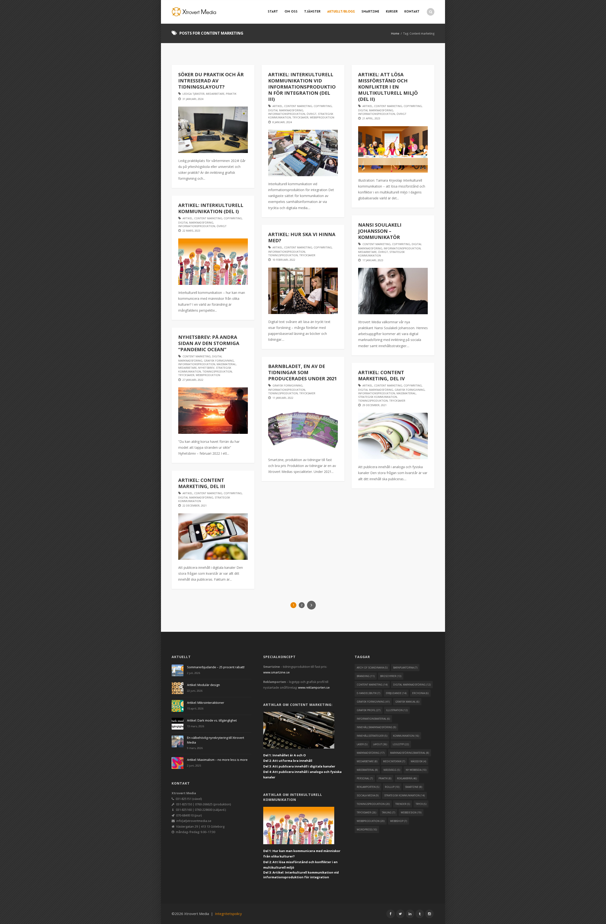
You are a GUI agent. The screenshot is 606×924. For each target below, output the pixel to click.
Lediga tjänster (194, 93)
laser (362, 744)
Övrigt (311, 114)
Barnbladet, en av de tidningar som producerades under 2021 (302, 372)
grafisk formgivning (373, 701)
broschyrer (390, 676)
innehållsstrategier (372, 735)
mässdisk (418, 761)
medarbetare (367, 761)
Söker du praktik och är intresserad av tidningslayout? (211, 80)
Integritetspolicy (228, 913)
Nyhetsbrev (206, 367)
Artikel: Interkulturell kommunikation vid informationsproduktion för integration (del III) (302, 86)
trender (402, 804)
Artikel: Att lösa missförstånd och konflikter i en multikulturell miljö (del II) (388, 86)
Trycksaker (300, 117)
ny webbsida (416, 769)
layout (380, 744)
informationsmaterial (373, 718)
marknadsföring (370, 752)
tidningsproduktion (373, 804)
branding (365, 676)
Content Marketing (298, 106)
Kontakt (411, 11)
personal (365, 778)
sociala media (368, 795)
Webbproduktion (322, 117)
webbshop (398, 821)
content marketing (372, 684)
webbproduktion (370, 821)
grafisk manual (407, 701)
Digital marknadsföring (285, 110)
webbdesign (411, 812)
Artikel (277, 106)
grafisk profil (368, 710)
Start (273, 11)
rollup (392, 787)
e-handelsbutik (368, 693)
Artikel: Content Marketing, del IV (381, 375)
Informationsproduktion (286, 114)
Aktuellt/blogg (341, 11)
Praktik (231, 93)
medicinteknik (394, 761)
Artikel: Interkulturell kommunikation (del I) (210, 208)
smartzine (413, 787)
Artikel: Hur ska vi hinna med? (301, 237)
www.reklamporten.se (314, 687)
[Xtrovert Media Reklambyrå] (194, 12)
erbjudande (396, 693)
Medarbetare (215, 93)
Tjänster (312, 11)
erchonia (420, 693)
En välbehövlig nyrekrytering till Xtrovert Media (215, 740)
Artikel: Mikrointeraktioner (205, 702)
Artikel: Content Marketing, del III (201, 483)
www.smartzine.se (276, 672)
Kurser (392, 11)
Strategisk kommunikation (377, 397)
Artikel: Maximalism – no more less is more (217, 760)
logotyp (401, 744)
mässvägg (391, 769)
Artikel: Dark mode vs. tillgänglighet (212, 720)
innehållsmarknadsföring (376, 727)
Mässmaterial (226, 364)
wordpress (367, 829)
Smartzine (370, 11)
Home (395, 33)
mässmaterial (367, 769)
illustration (397, 710)
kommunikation (406, 735)
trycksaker (366, 812)
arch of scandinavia (372, 667)
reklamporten (368, 787)
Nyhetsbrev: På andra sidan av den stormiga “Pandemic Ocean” (208, 343)
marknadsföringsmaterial (409, 752)
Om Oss (291, 11)
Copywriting (323, 106)
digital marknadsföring (412, 684)
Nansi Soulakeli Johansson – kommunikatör (379, 231)
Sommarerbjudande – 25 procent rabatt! (216, 667)
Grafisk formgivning (219, 360)
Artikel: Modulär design (203, 685)
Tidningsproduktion (283, 255)
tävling (388, 812)
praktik (385, 778)
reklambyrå (407, 778)
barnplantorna (405, 667)
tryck (421, 804)
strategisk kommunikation (404, 795)
